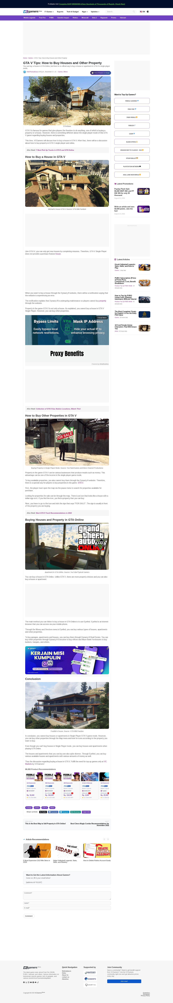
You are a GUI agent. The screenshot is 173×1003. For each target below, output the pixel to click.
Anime (116, 331)
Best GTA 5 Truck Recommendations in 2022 (54, 513)
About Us (65, 975)
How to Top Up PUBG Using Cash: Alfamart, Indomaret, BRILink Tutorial (125, 297)
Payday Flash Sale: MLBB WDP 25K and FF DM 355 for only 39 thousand (124, 192)
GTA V (80, 483)
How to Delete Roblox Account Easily (97, 860)
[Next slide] (108, 839)
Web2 (52, 808)
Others (65, 72)
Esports (60, 12)
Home (25, 58)
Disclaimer (146, 994)
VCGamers (40, 993)
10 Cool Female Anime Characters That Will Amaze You (126, 326)
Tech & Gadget (73, 12)
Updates (94, 12)
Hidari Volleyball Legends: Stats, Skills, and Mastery (65, 861)
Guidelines (146, 993)
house (58, 254)
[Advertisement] (86, 37)
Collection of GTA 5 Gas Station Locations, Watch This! (58, 409)
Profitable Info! (86, 4)
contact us (65, 977)
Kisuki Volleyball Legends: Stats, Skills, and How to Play (125, 266)
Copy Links (86, 812)
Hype (84, 12)
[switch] (148, 11)
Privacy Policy (145, 996)
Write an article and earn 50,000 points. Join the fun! (124, 209)
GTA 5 (37, 808)
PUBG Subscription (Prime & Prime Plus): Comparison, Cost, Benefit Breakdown (125, 280)
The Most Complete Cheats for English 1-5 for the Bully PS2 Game (125, 313)
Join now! (124, 981)
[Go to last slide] (104, 839)
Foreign (28, 808)
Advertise (65, 979)
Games (49, 12)
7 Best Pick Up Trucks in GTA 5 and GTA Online (55, 150)
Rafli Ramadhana (32, 72)
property (102, 301)
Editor (64, 973)
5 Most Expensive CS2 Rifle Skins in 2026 (36, 861)
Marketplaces (66, 971)
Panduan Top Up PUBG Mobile (123, 286)
